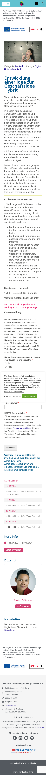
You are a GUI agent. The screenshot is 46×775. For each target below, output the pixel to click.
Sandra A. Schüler (23, 600)
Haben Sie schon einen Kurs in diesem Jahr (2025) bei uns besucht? (22, 358)
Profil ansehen (23, 606)
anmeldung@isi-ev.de (22, 470)
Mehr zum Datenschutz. (14, 392)
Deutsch (19, 66)
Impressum (17, 772)
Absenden (10, 448)
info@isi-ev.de (10, 705)
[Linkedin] (32, 738)
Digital (38, 66)
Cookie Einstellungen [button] (12, 396)
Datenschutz (28, 772)
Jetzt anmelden (13, 549)
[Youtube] (26, 738)
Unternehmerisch (12, 69)
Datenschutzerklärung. (22, 428)
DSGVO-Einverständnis (15, 413)
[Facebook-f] (4, 4)
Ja (9, 363)
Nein (10, 367)
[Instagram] (8, 4)
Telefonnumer (11, 403)
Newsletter (9, 630)
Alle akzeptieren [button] (29, 396)
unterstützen (39, 728)
